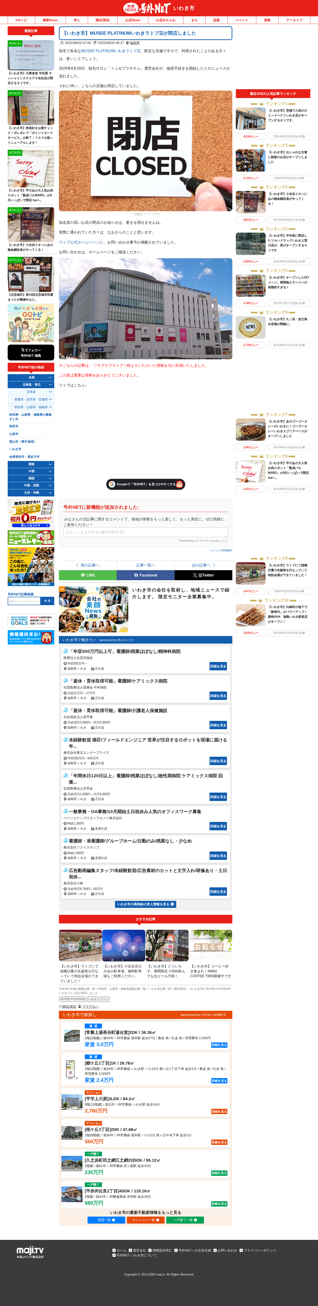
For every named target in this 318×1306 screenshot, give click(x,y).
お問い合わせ (227, 1250)
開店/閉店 (103, 20)
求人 (77, 20)
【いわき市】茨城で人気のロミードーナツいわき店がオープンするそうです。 (287, 115)
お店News (132, 20)
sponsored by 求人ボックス (116, 640)
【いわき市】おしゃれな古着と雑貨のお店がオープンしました (287, 157)
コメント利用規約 (221, 550)
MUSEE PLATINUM (72, 999)
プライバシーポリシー (260, 1250)
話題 (216, 20)
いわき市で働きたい (79, 640)
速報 (267, 20)
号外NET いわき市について (137, 1255)
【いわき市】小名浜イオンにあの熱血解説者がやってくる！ (287, 198)
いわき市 (184, 8)
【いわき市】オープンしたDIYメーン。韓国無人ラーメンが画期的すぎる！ (288, 282)
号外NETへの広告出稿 (195, 1250)
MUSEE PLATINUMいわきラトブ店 (111, 51)
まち (194, 20)
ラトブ (104, 999)
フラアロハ (90, 1006)
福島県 (135, 43)
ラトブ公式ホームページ (79, 242)
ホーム (121, 1250)
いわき (92, 999)
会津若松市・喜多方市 (24, 456)
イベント (241, 20)
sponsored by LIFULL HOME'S (203, 1015)
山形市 (13, 434)
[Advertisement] (273, 58)
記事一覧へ (145, 565)
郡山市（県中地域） (23, 441)
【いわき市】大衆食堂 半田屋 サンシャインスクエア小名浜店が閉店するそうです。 (30, 78)
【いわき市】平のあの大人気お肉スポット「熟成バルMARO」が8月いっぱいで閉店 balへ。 (30, 195)
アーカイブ (294, 20)
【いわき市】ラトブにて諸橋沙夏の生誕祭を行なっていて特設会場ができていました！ (287, 570)
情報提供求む (162, 1250)
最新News (50, 20)
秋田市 (13, 426)
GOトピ (21, 20)
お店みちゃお (166, 20)
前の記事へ (90, 565)
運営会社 (139, 1250)
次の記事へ (201, 565)
